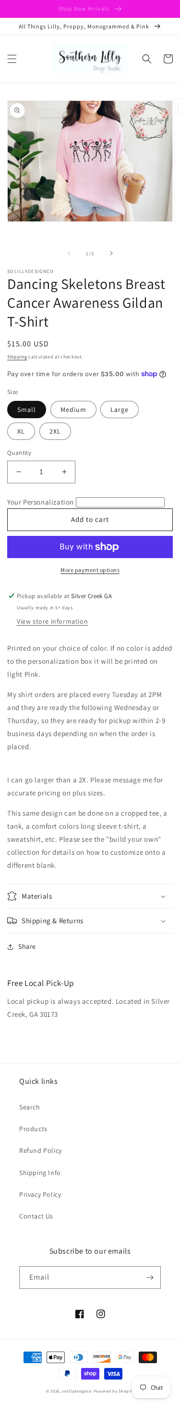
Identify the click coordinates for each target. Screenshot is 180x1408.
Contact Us (36, 1216)
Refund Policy (40, 1150)
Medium (73, 409)
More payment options (90, 570)
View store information (52, 621)
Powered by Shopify (114, 1391)
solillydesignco (77, 1391)
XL (21, 431)
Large (119, 409)
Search (29, 1107)
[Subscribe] (149, 1277)
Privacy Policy (40, 1194)
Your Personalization (40, 501)
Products (33, 1128)
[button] (12, 58)
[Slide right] (111, 253)
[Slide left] (69, 253)
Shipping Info (40, 1172)
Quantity (19, 453)
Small (26, 409)
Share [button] (27, 946)
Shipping (17, 357)
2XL (55, 431)
